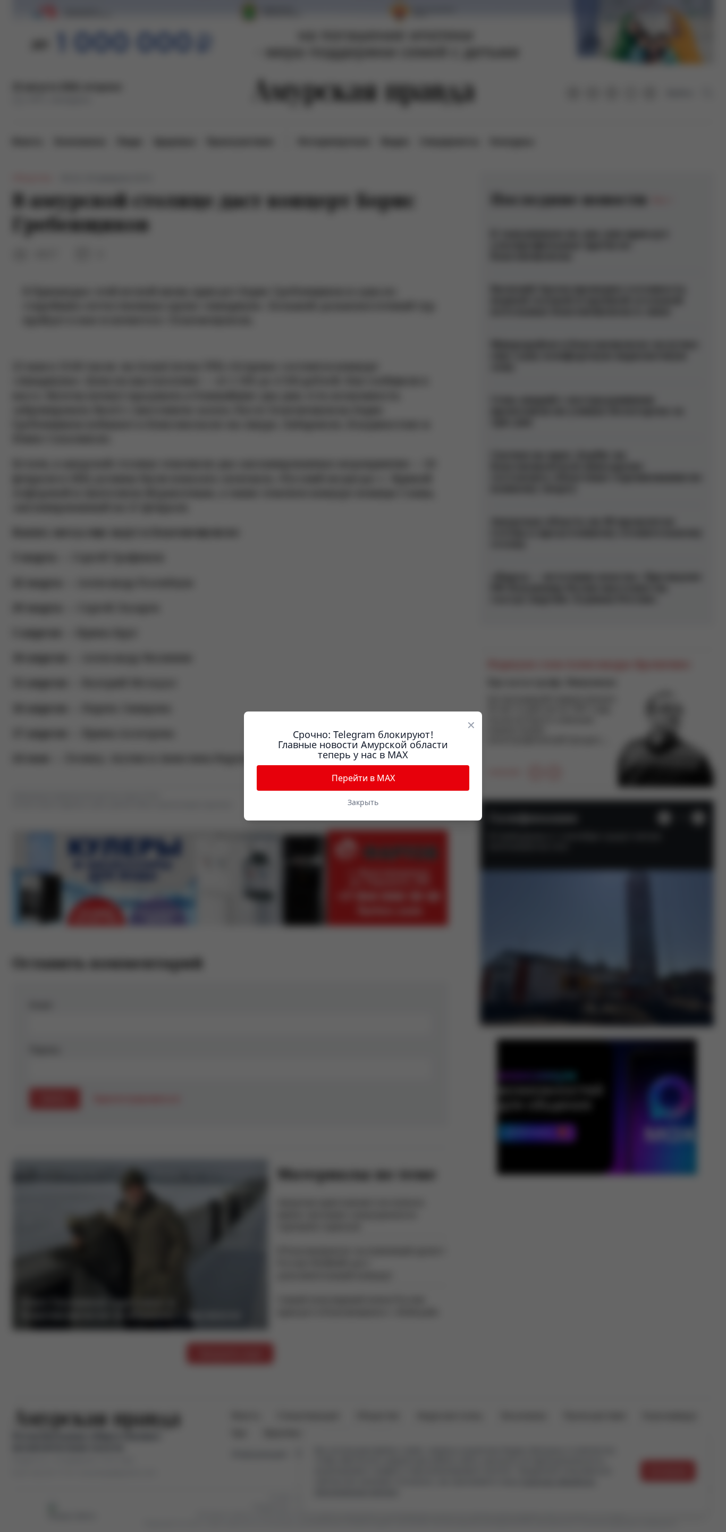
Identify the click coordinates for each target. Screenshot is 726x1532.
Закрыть (363, 802)
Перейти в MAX (363, 778)
